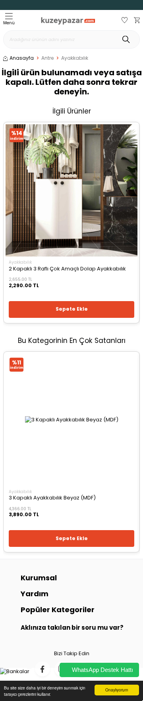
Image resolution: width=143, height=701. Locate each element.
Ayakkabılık (74, 58)
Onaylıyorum (116, 690)
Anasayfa (22, 58)
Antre (47, 58)
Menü (9, 23)
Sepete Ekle (72, 308)
